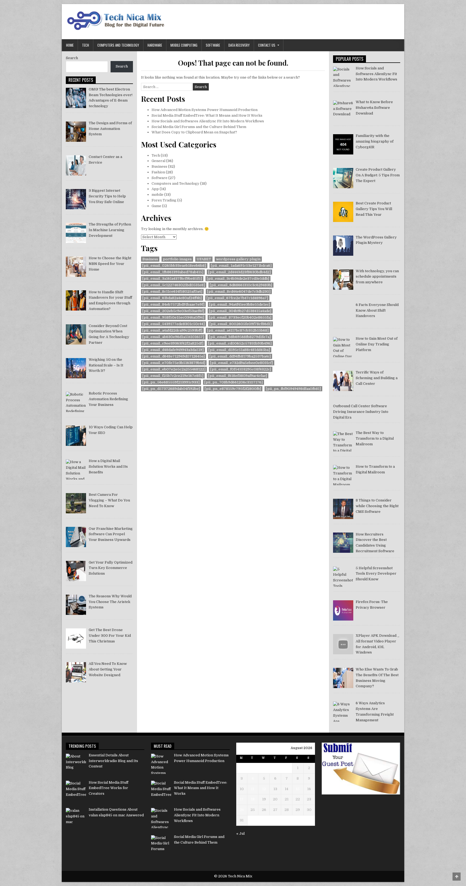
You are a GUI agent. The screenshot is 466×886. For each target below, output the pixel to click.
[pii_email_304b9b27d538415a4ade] (240, 311)
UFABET (204, 259)
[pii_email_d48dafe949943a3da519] (173, 350)
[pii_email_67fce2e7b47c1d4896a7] (237, 298)
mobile (157, 195)
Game (156, 206)
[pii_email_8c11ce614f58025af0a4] (172, 291)
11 (252, 789)
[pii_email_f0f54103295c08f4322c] (240, 369)
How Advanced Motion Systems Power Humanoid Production (205, 110)
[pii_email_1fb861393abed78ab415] (172, 272)
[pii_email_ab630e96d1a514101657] (173, 337)
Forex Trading (164, 200)
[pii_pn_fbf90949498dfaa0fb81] (293, 389)
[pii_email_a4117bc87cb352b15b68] (238, 330)
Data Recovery (239, 45)
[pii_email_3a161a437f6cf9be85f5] (172, 279)
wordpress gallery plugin (238, 259)
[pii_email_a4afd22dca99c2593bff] (172, 330)
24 (242, 810)
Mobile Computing (183, 45)
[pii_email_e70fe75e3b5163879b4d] (173, 363)
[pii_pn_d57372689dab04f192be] (171, 389)
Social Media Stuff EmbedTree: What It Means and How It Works (207, 115)
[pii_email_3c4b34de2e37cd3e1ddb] (238, 279)
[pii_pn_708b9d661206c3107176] (233, 382)
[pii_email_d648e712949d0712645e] (173, 356)
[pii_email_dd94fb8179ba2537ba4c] (240, 356)
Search (72, 58)
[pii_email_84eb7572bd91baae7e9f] (173, 304)
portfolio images (177, 259)
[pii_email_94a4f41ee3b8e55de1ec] (239, 304)
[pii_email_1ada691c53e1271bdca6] (241, 266)
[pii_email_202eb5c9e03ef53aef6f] (173, 311)
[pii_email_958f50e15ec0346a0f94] (173, 317)
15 (298, 789)
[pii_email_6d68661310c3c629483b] (241, 285)
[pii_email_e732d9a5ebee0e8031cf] (241, 363)
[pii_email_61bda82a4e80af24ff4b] (172, 298)
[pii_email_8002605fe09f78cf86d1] (241, 324)
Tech (85, 45)
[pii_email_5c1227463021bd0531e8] (173, 285)
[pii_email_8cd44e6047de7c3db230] (238, 291)
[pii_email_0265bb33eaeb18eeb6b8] (174, 266)
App (155, 189)
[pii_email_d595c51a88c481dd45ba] (239, 350)
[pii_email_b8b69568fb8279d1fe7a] (240, 337)
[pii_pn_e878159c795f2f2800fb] (233, 389)
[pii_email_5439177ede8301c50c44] (173, 324)
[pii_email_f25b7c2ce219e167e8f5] (172, 376)
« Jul (240, 833)
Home (70, 45)
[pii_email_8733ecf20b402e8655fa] (240, 317)
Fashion (158, 172)
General (158, 161)
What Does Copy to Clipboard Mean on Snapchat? (194, 132)
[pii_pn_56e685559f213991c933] (171, 382)
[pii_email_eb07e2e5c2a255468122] (173, 369)
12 (264, 789)
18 (253, 799)
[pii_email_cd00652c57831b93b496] (240, 343)
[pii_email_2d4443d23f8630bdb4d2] (239, 272)
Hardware (155, 45)
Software (213, 45)
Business (159, 166)
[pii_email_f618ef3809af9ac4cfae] (237, 376)
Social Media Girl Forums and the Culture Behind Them (199, 127)
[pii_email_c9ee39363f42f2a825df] (172, 343)
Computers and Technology (118, 45)
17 (242, 799)
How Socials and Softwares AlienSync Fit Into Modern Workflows (208, 121)
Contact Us (266, 45)
